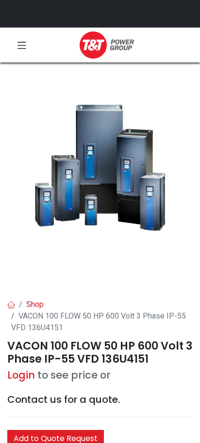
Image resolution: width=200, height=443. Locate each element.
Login (21, 375)
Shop (35, 304)
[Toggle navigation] (22, 45)
